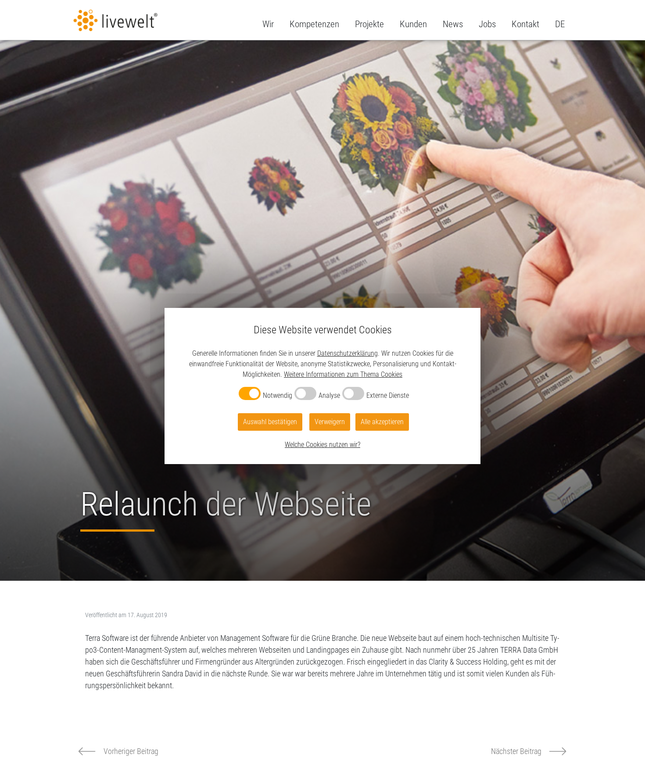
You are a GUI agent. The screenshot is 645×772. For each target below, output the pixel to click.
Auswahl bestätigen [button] (270, 422)
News (453, 24)
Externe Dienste (387, 395)
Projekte (369, 24)
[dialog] (322, 386)
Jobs (487, 24)
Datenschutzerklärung (347, 353)
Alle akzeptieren (382, 422)
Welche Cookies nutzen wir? (322, 444)
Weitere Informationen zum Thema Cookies (343, 374)
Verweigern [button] (330, 422)
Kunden (413, 24)
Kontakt (525, 24)
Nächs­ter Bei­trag (516, 751)
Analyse (329, 395)
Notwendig (277, 395)
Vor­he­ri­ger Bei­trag (131, 751)
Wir (268, 24)
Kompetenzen (314, 24)
